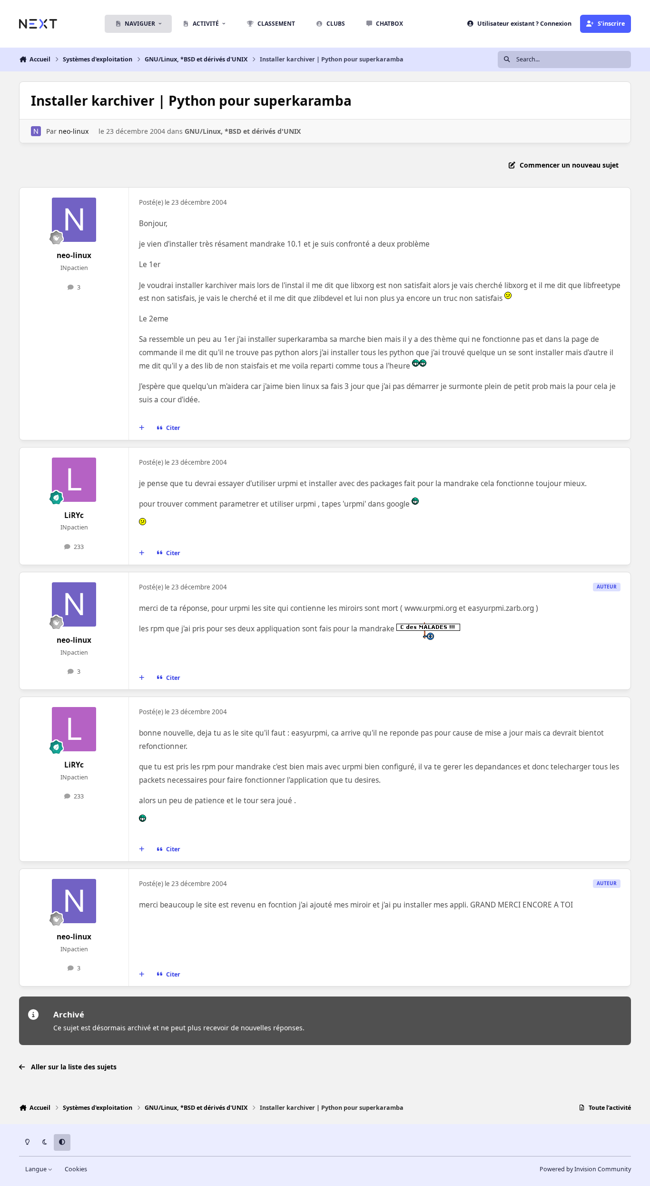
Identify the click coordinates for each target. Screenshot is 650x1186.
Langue (36, 1169)
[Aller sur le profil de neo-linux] (36, 131)
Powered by (585, 1169)
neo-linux (74, 131)
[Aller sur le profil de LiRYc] (74, 480)
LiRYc (74, 515)
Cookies (76, 1169)
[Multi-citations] (142, 428)
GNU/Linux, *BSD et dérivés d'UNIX (243, 131)
